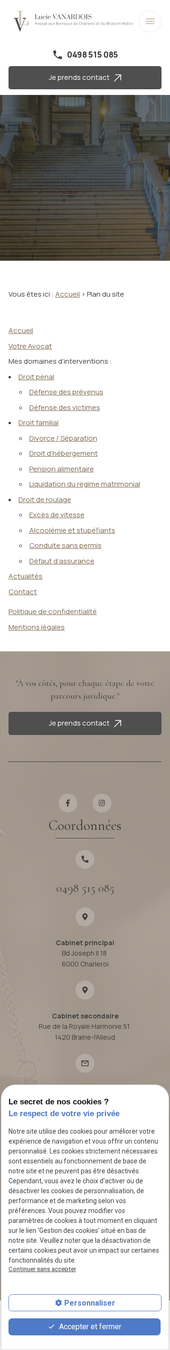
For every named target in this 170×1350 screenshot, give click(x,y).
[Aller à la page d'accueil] (73, 21)
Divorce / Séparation (63, 438)
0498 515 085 (92, 54)
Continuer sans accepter (42, 1269)
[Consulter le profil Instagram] (102, 803)
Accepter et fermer (89, 1326)
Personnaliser (89, 1303)
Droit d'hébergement (63, 453)
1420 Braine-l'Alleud (85, 1032)
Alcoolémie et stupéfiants (72, 530)
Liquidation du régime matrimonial (84, 484)
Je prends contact (81, 77)
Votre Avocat (30, 346)
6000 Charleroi (85, 958)
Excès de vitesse (57, 515)
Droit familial (38, 422)
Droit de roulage (44, 499)
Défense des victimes (64, 407)
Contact (22, 592)
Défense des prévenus (66, 392)
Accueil (67, 294)
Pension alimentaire (61, 469)
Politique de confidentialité (52, 611)
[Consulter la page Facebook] (68, 803)
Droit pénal (36, 377)
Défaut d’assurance (61, 561)
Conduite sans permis (65, 545)
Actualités (25, 576)
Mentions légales (36, 627)
